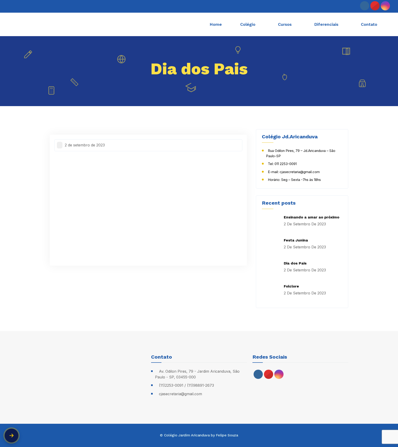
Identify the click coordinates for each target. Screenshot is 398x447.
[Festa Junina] (271, 247)
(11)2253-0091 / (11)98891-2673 (186, 385)
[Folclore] (271, 293)
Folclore (291, 286)
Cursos (285, 24)
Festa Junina (296, 240)
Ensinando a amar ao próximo (311, 217)
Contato (369, 24)
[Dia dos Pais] (271, 270)
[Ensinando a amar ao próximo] (271, 224)
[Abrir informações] (11, 435)
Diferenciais (326, 24)
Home (216, 24)
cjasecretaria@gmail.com (180, 394)
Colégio (247, 24)
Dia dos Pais (295, 263)
